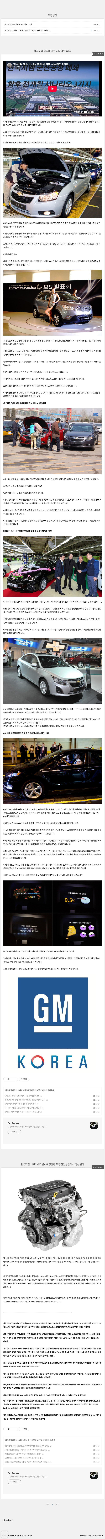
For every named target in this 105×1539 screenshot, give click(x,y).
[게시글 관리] (15, 1079)
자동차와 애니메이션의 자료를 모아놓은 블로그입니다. (28, 1127)
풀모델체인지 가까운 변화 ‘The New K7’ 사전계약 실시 (23, 1458)
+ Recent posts (7, 1520)
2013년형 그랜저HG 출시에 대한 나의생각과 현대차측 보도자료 (26, 1450)
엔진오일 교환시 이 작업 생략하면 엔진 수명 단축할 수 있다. (25, 1100)
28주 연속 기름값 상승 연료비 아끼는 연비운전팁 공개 (23, 1108)
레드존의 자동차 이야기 (14, 1090)
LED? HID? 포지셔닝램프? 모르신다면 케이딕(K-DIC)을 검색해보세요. (27, 1446)
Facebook (18, 1535)
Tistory (89, 1535)
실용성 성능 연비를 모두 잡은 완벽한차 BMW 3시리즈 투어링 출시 (27, 1462)
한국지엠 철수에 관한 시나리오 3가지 (18, 24)
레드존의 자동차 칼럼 (32, 1090)
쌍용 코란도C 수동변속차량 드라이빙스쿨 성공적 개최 (23, 1454)
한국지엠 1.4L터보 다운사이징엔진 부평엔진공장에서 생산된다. (28, 30)
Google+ (29, 1535)
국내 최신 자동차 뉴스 (32, 1440)
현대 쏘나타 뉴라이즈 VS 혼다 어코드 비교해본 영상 (22, 1112)
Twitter (12, 1535)
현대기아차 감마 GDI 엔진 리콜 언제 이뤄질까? (20, 1104)
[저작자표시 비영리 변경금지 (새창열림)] (32, 1079)
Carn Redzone (13, 1123)
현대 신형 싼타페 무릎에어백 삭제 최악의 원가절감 (22, 1096)
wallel (101, 1535)
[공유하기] (12, 1079)
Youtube (24, 1535)
